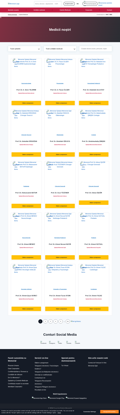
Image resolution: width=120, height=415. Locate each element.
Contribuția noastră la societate (18, 384)
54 (68, 321)
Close (59, 412)
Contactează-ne (40, 378)
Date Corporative (13, 368)
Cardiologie (94, 289)
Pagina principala (12, 14)
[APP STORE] (40, 398)
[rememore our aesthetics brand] (105, 4)
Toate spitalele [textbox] (15, 49)
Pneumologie (60, 83)
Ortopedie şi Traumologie (60, 289)
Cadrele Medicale (65, 10)
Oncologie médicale (26, 289)
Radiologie (26, 186)
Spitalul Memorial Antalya (26, 144)
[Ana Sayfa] (13, 4)
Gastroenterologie (26, 83)
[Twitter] (60, 343)
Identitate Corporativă (15, 387)
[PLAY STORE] (56, 398)
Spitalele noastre (13, 10)
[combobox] (24, 49)
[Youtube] (68, 343)
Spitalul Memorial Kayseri (26, 247)
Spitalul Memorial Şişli (60, 144)
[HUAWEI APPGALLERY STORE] (77, 398)
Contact (109, 10)
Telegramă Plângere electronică (45, 387)
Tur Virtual (64, 365)
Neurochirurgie (26, 237)
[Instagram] (51, 343)
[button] (59, 3)
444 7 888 (109, 14)
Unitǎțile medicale (39, 10)
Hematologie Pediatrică (93, 83)
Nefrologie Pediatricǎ (60, 237)
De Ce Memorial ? (14, 378)
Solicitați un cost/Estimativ (43, 375)
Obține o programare (27, 103)
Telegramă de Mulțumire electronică (46, 372)
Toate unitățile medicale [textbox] (54, 49)
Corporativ (89, 10)
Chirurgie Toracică (26, 135)
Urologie (93, 135)
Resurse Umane (13, 365)
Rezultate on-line (40, 390)
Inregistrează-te (69, 3)
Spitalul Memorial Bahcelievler (26, 93)
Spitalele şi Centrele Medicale (18, 381)
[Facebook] (42, 343)
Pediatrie (93, 237)
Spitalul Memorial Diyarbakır (26, 196)
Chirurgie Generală (60, 186)
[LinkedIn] (77, 343)
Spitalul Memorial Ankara (60, 93)
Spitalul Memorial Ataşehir (94, 247)
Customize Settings (89, 412)
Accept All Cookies (109, 412)
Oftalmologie (60, 135)
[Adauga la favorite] (14, 61)
